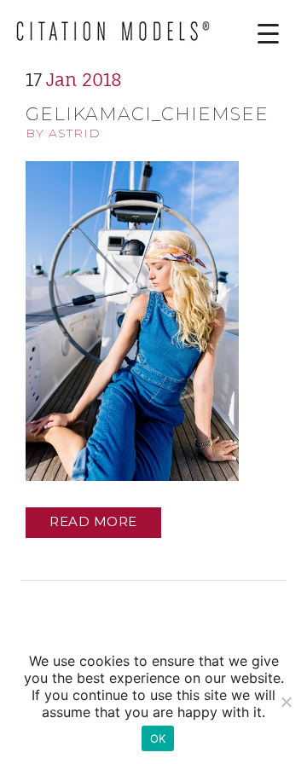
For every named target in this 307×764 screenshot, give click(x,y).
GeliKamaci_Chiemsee (147, 113)
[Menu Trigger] (255, 33)
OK (158, 738)
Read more (93, 521)
